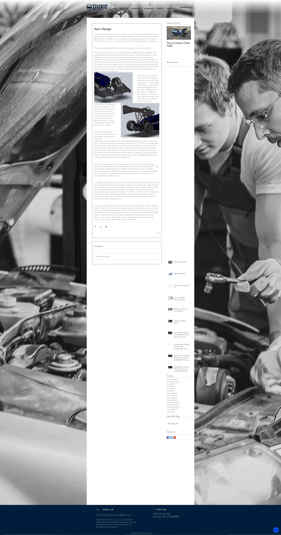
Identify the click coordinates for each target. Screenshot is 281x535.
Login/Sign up (185, 7)
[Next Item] (187, 33)
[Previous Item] (170, 33)
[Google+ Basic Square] (174, 437)
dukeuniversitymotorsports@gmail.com (113, 515)
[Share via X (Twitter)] (101, 227)
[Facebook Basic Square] (168, 437)
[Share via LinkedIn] (106, 227)
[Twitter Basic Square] (171, 437)
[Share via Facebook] (95, 227)
